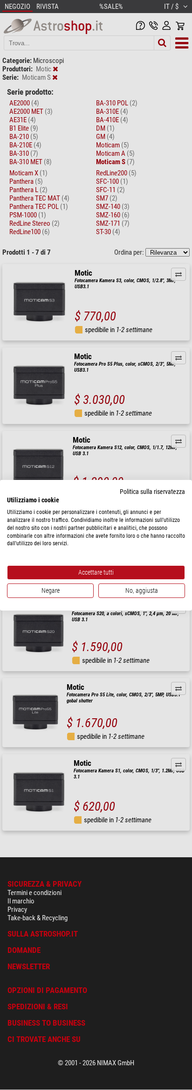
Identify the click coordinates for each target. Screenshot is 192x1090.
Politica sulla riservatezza (152, 491)
